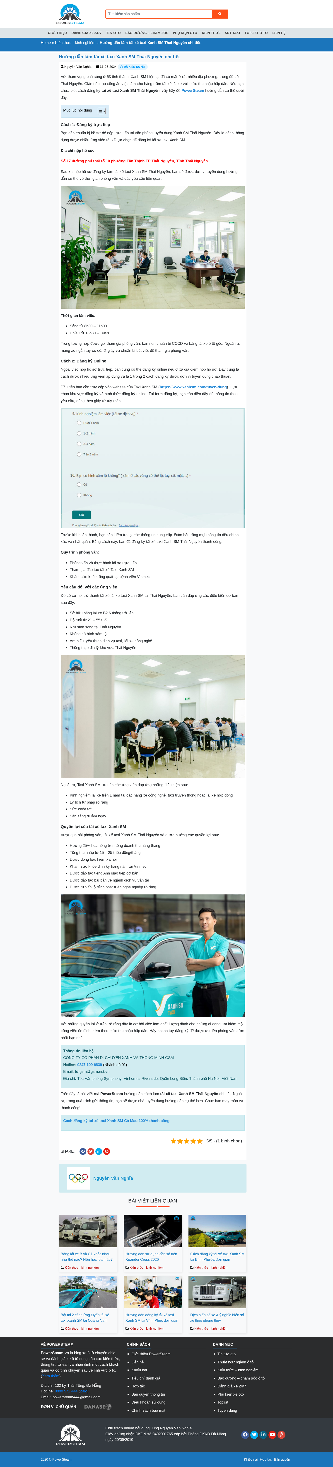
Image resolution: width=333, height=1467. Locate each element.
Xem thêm (50, 1376)
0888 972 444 (66, 1391)
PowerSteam (192, 90)
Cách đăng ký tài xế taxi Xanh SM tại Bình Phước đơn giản (217, 1256)
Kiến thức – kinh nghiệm (237, 1370)
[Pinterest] (281, 1435)
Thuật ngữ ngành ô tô (235, 1362)
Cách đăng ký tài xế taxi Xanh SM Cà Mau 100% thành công (116, 1121)
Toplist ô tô (256, 32)
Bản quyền (282, 1459)
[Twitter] (254, 1435)
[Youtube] (272, 1435)
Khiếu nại (139, 1370)
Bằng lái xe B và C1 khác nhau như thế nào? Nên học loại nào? (87, 1256)
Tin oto (113, 32)
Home (46, 43)
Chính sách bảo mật (148, 1410)
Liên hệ (278, 32)
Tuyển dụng (227, 1410)
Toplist (222, 1402)
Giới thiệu (57, 32)
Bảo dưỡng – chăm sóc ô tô (241, 1378)
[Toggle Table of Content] (99, 111)
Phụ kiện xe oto (230, 1394)
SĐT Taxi (232, 32)
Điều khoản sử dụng (148, 1402)
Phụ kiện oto (185, 32)
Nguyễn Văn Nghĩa (78, 66)
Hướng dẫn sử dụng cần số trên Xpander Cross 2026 (151, 1256)
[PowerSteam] (69, 14)
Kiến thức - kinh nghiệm (75, 43)
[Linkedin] (263, 1435)
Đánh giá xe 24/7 (86, 32)
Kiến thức (211, 32)
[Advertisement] (27, 121)
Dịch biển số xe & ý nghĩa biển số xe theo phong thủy (217, 1317)
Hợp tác (138, 1386)
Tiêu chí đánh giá (145, 1378)
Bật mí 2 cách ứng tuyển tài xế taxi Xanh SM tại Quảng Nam (85, 1317)
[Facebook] (245, 1435)
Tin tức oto (226, 1354)
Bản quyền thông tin (148, 1394)
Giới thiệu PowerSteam (151, 1354)
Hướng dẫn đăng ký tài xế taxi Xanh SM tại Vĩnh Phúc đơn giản (151, 1317)
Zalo (83, 1391)
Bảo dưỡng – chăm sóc (146, 32)
